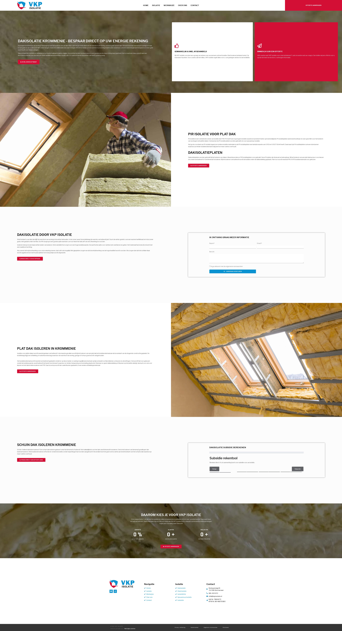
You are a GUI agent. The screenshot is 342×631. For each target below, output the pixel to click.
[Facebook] (111, 591)
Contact (195, 5)
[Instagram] (115, 591)
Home (145, 5)
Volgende (298, 469)
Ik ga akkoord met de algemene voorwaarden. (227, 266)
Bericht (211, 252)
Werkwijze (169, 5)
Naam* (211, 243)
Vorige (214, 469)
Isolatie (156, 5)
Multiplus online (130, 628)
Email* (259, 243)
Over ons (182, 5)
